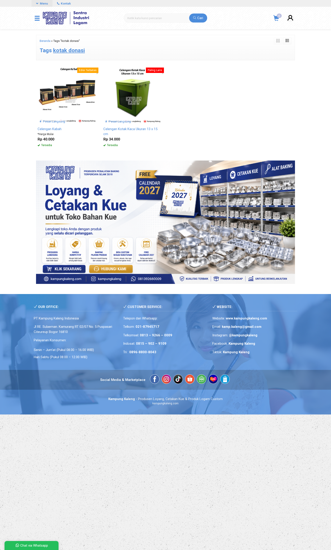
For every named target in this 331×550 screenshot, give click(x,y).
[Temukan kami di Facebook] (154, 379)
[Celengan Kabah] (67, 95)
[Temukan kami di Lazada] (213, 379)
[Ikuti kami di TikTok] (178, 379)
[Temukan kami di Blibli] (225, 379)
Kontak (65, 3)
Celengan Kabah (49, 129)
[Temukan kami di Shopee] (190, 379)
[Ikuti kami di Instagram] (166, 379)
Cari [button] (199, 18)
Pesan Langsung (53, 121)
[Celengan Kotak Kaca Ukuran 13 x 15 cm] (132, 95)
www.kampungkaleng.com (246, 318)
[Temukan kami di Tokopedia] (201, 379)
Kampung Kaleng (236, 352)
